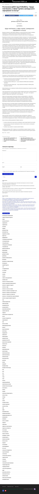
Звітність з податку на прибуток (8, 294)
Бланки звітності (5, 221)
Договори (4, 259)
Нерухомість (4, 387)
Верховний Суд (5, 232)
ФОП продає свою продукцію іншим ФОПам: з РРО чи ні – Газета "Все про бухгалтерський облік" (17, 201)
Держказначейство (6, 248)
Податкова (11, 4)
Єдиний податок (5, 265)
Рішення (4, 442)
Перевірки (4, 418)
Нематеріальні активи (6, 384)
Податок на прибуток (6, 428)
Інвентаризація (5, 303)
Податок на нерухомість (7, 426)
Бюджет (3, 228)
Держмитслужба (5, 254)
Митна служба (5, 323)
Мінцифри (4, 363)
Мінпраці (4, 347)
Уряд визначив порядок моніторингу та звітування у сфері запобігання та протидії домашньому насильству (19, 188)
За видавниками (7, 4)
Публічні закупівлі (5, 439)
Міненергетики (5, 338)
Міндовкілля (4, 332)
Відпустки (4, 235)
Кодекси (4, 312)
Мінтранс (4, 360)
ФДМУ (3, 470)
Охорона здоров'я (5, 404)
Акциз (3, 219)
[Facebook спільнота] (3, 490)
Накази (3, 380)
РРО (5, 132)
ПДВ (3, 407)
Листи (3, 316)
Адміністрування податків (7, 217)
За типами (4, 270)
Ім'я (3, 162)
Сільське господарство (7, 450)
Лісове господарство (6, 318)
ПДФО (3, 409)
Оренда (3, 396)
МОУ (3, 373)
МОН (3, 371)
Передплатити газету (10, 486)
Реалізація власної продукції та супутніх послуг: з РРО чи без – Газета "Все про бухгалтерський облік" (18, 204)
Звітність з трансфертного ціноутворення (10, 296)
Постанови (4, 429)
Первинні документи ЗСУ (7, 415)
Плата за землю (5, 420)
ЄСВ (3, 266)
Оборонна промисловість (7, 393)
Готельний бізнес (5, 241)
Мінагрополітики (5, 329)
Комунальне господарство (7, 314)
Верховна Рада (5, 230)
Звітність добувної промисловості (9, 283)
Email (3, 166)
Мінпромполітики (5, 349)
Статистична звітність (6, 455)
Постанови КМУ (5, 431)
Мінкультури (4, 343)
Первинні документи (6, 413)
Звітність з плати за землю (7, 288)
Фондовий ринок (5, 479)
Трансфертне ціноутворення (7, 462)
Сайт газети (4, 486)
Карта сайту (17, 486)
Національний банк (6, 382)
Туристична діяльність (6, 468)
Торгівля (19, 12)
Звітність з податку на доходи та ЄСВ (9, 290)
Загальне (4, 272)
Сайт (21, 166)
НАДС (3, 376)
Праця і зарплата (5, 433)
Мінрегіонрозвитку (6, 354)
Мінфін (3, 362)
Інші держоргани (5, 305)
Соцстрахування (5, 451)
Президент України (5, 435)
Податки (4, 422)
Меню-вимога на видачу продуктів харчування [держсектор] (14, 200)
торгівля (8, 132)
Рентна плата (5, 440)
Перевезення (4, 417)
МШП (3, 374)
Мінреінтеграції (5, 356)
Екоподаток (4, 263)
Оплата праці (4, 395)
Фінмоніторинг (5, 475)
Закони (3, 274)
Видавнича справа (6, 233)
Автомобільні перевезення (7, 215)
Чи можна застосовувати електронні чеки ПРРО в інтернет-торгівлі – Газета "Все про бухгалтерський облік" (19, 207)
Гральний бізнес (5, 243)
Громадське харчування (7, 244)
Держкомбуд (4, 250)
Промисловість (5, 437)
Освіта (3, 400)
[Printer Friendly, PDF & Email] (19, 20)
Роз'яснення (12, 12)
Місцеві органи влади (6, 367)
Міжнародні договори (6, 325)
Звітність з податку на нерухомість (9, 292)
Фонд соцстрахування (6, 477)
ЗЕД (3, 299)
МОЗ (3, 369)
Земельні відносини (6, 301)
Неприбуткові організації (7, 385)
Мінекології (4, 334)
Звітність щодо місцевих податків (9, 298)
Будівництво (4, 222)
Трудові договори (5, 466)
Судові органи (5, 457)
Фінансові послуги (6, 473)
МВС (3, 321)
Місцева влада (5, 365)
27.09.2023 (3, 12)
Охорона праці (5, 406)
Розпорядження (5, 446)
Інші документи (5, 307)
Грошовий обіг (5, 246)
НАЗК (3, 378)
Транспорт (4, 461)
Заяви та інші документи (7, 277)
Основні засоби (5, 402)
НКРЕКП (3, 389)
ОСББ (3, 398)
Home (3, 4)
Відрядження (4, 237)
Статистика (4, 453)
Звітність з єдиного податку (7, 285)
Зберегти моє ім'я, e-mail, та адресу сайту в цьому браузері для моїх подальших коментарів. (19, 171)
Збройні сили (4, 279)
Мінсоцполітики (5, 358)
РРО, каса (15, 12)
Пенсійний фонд (5, 411)
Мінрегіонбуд (4, 351)
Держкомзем (4, 252)
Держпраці (4, 255)
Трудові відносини (6, 464)
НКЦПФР (3, 391)
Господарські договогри (7, 239)
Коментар (4, 150)
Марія (3, 198)
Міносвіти (4, 345)
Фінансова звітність (6, 472)
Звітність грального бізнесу (7, 281)
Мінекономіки (5, 336)
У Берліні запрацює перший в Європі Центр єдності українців (11, 189)
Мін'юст (3, 327)
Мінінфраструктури (6, 340)
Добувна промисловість (7, 257)
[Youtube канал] (5, 490)
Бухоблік (4, 226)
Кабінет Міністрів (5, 310)
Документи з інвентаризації (7, 261)
